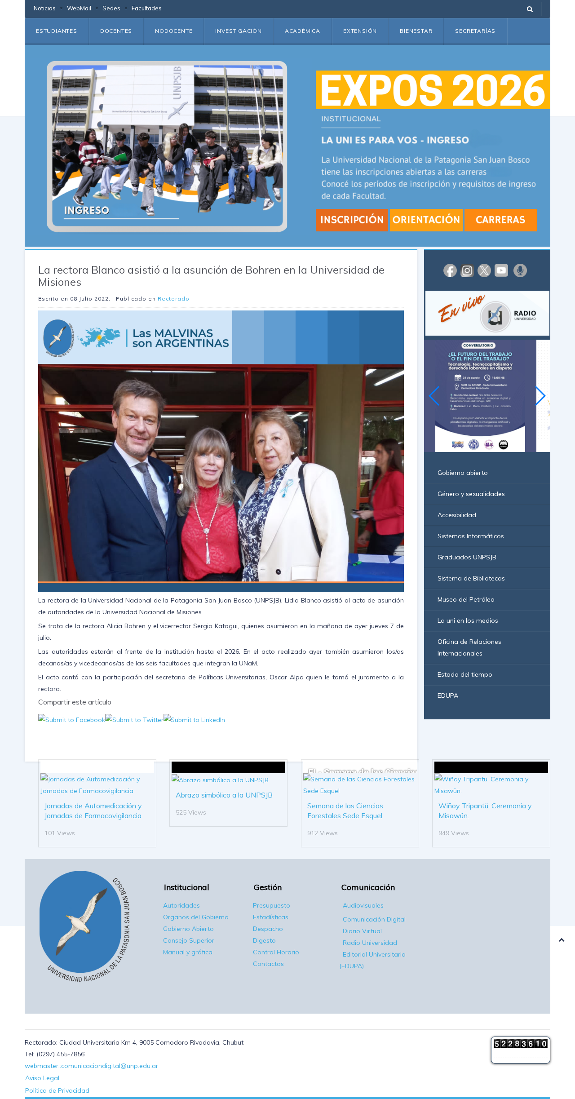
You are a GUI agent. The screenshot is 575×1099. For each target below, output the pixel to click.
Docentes (116, 30)
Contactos (268, 964)
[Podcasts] (520, 270)
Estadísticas (270, 917)
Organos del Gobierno (196, 917)
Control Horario (276, 952)
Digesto (264, 940)
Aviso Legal (42, 1078)
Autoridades (181, 905)
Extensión (360, 30)
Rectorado (174, 298)
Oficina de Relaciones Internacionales (469, 647)
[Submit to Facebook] (71, 719)
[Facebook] (450, 270)
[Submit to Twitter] (134, 719)
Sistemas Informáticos (471, 536)
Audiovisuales (363, 905)
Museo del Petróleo (466, 599)
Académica (302, 30)
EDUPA (448, 695)
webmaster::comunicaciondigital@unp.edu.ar (91, 1066)
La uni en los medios (468, 620)
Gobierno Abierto (188, 929)
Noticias (45, 8)
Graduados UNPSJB (467, 557)
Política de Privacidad (57, 1090)
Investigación (238, 30)
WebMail (79, 8)
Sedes (111, 8)
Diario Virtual (362, 931)
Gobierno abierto (463, 473)
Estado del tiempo (465, 674)
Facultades (147, 8)
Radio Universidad (370, 943)
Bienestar (416, 30)
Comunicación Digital (374, 919)
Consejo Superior (188, 940)
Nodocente (173, 30)
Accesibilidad (457, 515)
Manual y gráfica (187, 952)
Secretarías (475, 30)
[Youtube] (501, 270)
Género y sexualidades (471, 494)
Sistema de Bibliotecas (471, 578)
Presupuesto (271, 905)
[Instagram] (467, 270)
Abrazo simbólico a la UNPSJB (224, 794)
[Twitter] (484, 270)
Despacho (268, 929)
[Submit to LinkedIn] (194, 719)
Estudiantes (56, 30)
